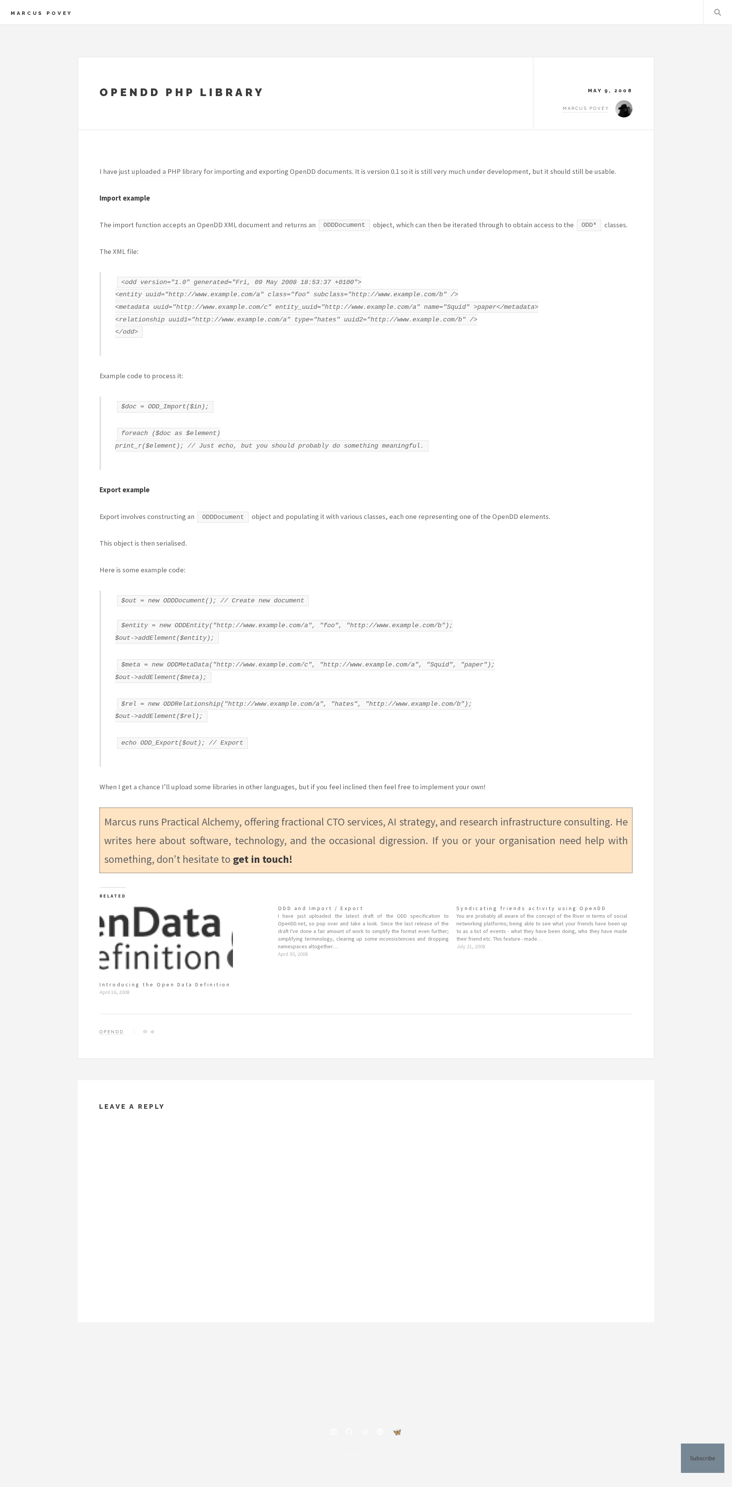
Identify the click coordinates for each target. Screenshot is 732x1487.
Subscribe (702, 1458)
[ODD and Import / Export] (367, 931)
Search (717, 12)
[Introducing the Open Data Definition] (185, 942)
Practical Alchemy (200, 822)
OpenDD (303, 171)
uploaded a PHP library (167, 171)
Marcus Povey (41, 13)
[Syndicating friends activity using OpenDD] (545, 927)
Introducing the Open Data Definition (165, 984)
